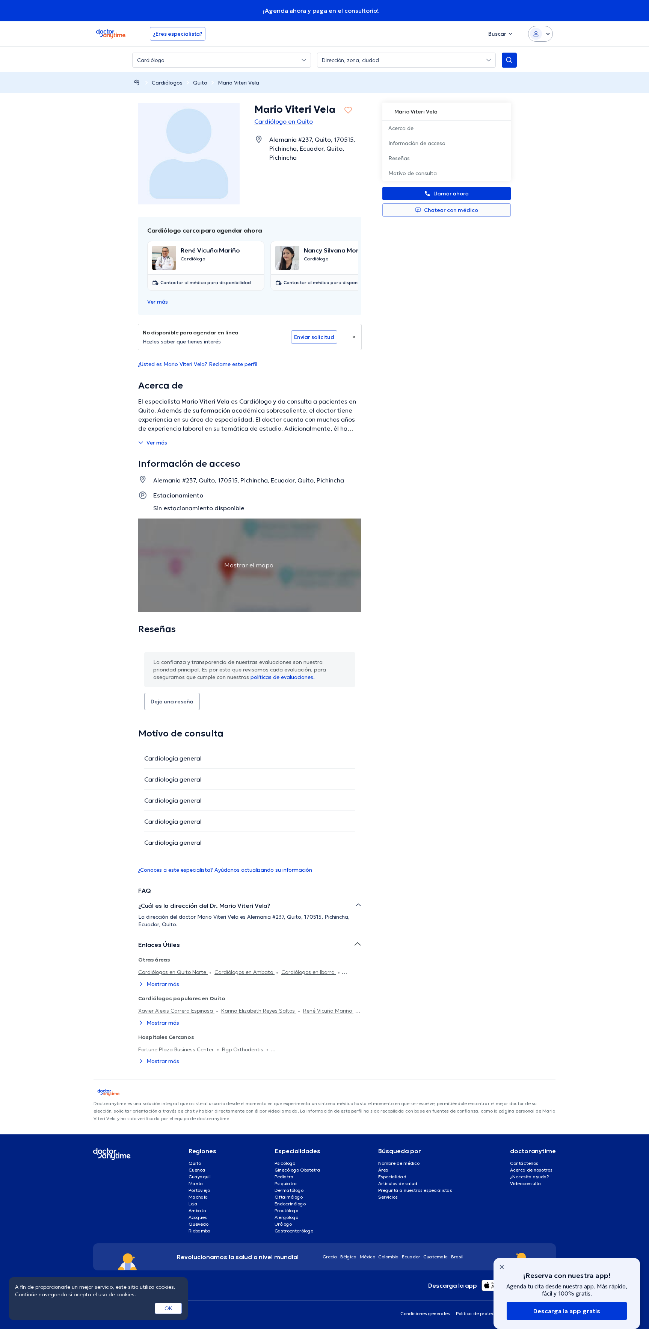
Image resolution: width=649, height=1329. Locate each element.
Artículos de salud (397, 1183)
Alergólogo (286, 1217)
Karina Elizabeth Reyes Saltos (258, 1010)
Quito (200, 82)
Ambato (197, 1210)
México (367, 1256)
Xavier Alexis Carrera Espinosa (176, 1010)
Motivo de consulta (412, 173)
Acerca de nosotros (531, 1170)
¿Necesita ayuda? (529, 1176)
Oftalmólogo (289, 1197)
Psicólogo (285, 1163)
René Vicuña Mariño (328, 1010)
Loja (193, 1204)
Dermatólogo (289, 1190)
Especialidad (392, 1176)
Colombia (388, 1256)
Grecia (330, 1256)
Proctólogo (286, 1210)
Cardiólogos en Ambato (244, 972)
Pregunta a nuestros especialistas (415, 1190)
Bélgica (348, 1256)
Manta (196, 1183)
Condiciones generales (425, 1313)
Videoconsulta (525, 1183)
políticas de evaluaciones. (283, 677)
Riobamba (200, 1231)
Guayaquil (200, 1176)
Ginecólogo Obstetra (297, 1170)
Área (383, 1170)
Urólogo (283, 1224)
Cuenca (197, 1170)
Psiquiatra (286, 1183)
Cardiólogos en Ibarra (308, 972)
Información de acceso (416, 143)
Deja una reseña (172, 701)
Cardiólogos (167, 82)
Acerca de (401, 128)
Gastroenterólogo (294, 1231)
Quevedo (198, 1224)
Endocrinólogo (290, 1204)
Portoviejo (199, 1190)
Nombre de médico (399, 1163)
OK (168, 1308)
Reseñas (399, 158)
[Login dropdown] (540, 34)
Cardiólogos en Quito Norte (173, 972)
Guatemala (435, 1256)
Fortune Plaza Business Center (176, 1049)
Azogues (198, 1217)
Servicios (388, 1197)
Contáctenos (524, 1163)
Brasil (457, 1256)
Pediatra (284, 1176)
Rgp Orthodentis (243, 1049)
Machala (198, 1197)
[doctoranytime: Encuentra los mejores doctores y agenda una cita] (136, 82)
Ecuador (411, 1256)
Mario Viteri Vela (238, 82)
